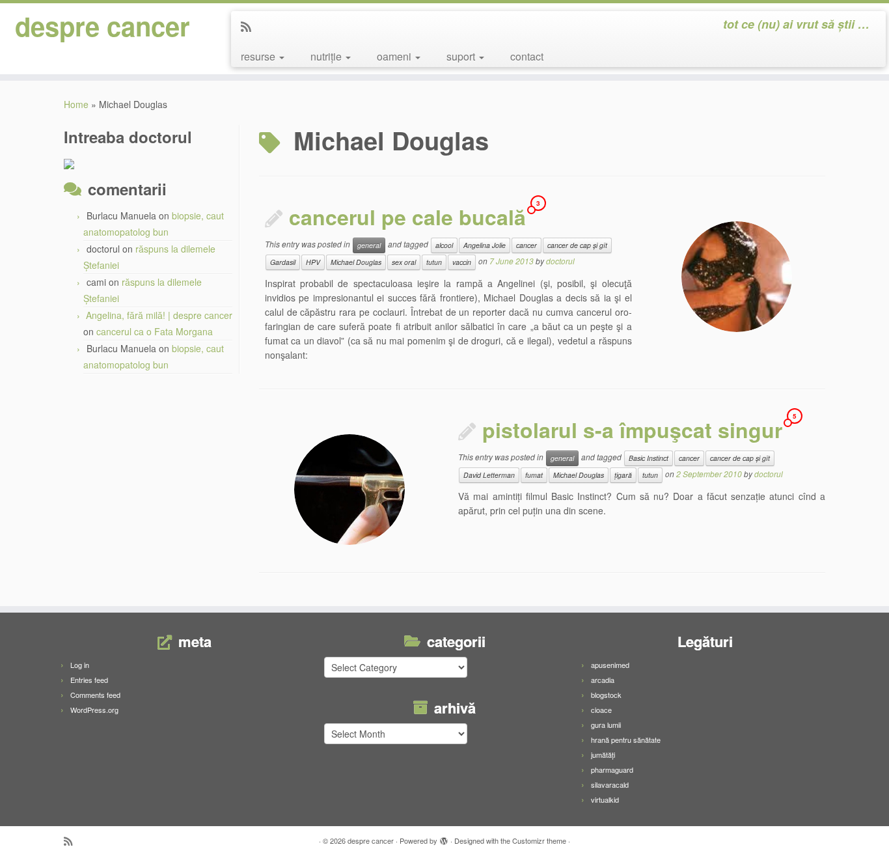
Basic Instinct (648, 458)
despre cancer (102, 26)
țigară (623, 475)
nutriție (327, 56)
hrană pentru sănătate (626, 739)
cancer (526, 245)
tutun (434, 262)
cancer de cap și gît (577, 245)
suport (462, 56)
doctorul (560, 260)
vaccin (461, 262)
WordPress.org (94, 709)
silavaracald (610, 784)
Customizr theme (539, 840)
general (369, 245)
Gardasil (282, 262)
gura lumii (606, 724)
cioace (601, 709)
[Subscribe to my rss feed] (250, 26)
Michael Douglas (356, 262)
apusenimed (610, 664)
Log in (79, 664)
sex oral (404, 262)
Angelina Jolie (484, 245)
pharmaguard (612, 769)
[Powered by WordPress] (443, 837)
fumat (534, 475)
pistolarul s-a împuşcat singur (632, 430)
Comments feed (95, 694)
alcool (444, 245)
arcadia (602, 679)
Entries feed (89, 679)
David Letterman (489, 475)
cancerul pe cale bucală (407, 217)
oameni (395, 56)
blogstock (606, 694)
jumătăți (603, 754)
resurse (259, 56)
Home (76, 104)
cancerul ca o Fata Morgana (154, 331)
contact (526, 56)
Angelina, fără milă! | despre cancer (159, 315)
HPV (313, 262)
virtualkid (605, 799)
